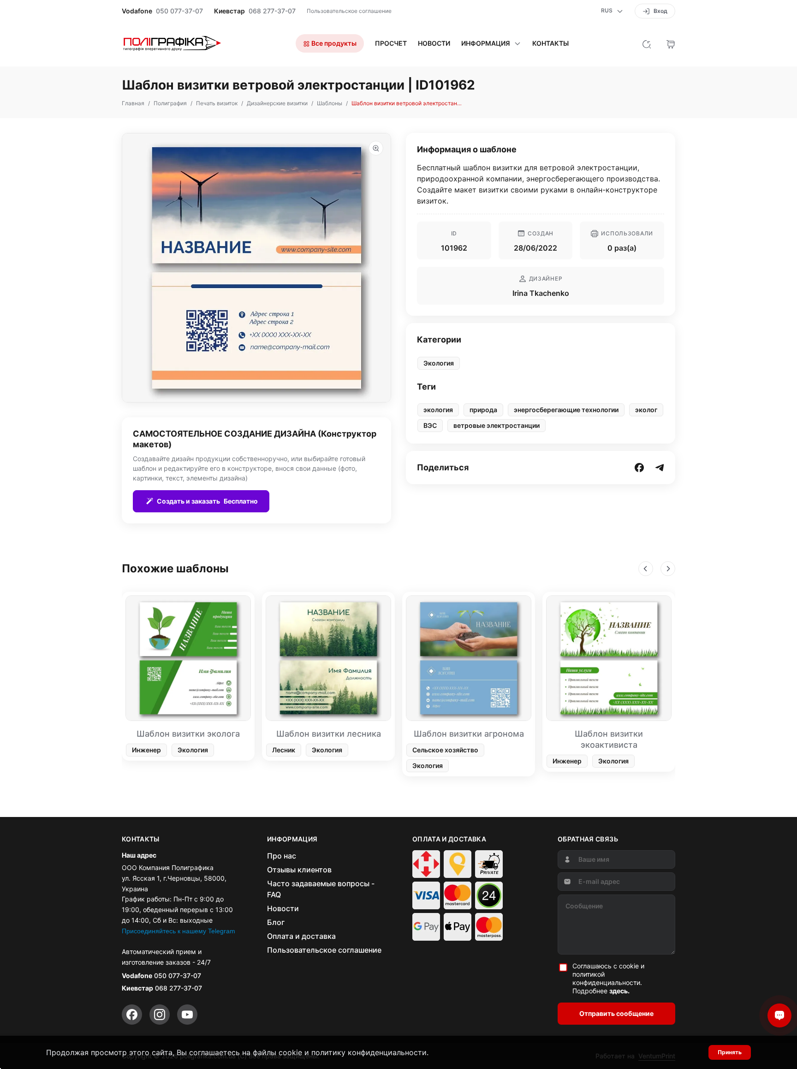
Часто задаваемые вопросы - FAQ (321, 889)
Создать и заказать (207, 501)
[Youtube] (187, 1014)
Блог (276, 922)
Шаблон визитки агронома (469, 734)
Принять (730, 1052)
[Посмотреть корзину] (670, 43)
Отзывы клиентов (299, 869)
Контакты (550, 43)
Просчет (391, 43)
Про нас (281, 855)
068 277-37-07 (272, 11)
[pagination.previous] (645, 568)
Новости (434, 43)
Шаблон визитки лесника (328, 734)
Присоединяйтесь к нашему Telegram (178, 931)
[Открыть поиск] (646, 43)
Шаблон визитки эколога (188, 734)
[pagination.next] (667, 568)
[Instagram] (159, 1014)
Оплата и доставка (301, 936)
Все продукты (333, 43)
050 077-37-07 (179, 11)
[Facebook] (132, 1014)
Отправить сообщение (616, 1013)
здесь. (619, 991)
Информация (485, 43)
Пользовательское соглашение (349, 10)
